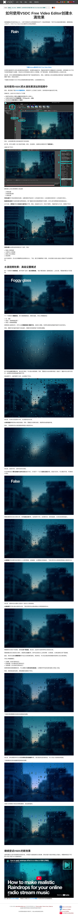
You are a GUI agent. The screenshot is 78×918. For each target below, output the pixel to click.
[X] (52, 7)
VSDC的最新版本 (20, 90)
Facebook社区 (14, 898)
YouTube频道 (33, 898)
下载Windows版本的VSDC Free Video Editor (39, 67)
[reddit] (54, 7)
